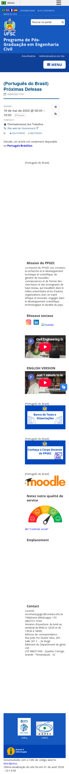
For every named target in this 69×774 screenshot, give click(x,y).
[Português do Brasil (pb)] (3, 10)
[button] (55, 113)
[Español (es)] (15, 10)
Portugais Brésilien (19, 145)
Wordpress (10, 763)
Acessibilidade (27, 10)
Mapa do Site (10, 14)
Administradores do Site (52, 56)
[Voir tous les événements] (55, 106)
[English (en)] (7, 10)
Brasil (11, 2)
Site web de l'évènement (21, 128)
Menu (56, 64)
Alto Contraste (46, 10)
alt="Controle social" (36, 529)
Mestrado (36, 133)
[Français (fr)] (11, 10)
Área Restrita (29, 56)
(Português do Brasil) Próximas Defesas (26, 86)
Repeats (21, 115)
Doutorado (18, 133)
